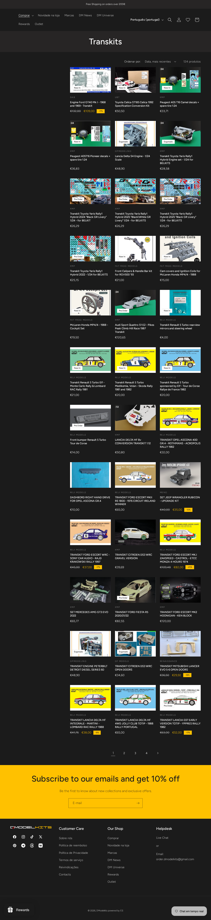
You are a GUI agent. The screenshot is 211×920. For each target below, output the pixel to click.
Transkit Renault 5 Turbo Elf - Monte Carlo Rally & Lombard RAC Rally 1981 (88, 386)
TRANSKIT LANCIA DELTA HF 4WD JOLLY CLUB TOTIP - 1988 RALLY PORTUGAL (134, 723)
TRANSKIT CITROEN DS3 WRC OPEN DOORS (133, 668)
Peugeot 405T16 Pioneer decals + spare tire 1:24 (90, 158)
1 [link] (113, 753)
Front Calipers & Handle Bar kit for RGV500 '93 (133, 272)
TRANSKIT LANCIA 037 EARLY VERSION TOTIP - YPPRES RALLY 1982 (180, 723)
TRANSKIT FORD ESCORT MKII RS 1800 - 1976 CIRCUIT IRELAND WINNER (135, 501)
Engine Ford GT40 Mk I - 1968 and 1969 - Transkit (88, 104)
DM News (114, 860)
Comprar (113, 838)
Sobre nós (65, 838)
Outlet (112, 881)
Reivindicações (69, 867)
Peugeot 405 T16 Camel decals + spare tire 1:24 (179, 104)
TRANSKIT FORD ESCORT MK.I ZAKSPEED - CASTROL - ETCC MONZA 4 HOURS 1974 (178, 558)
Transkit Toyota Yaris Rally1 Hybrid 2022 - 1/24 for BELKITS (89, 272)
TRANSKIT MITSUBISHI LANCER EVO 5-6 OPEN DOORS (179, 668)
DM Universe (116, 867)
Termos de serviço (71, 860)
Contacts (65, 874)
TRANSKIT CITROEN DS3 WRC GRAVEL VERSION (133, 556)
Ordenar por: (132, 61)
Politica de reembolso (73, 845)
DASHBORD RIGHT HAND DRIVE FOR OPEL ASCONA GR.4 (90, 499)
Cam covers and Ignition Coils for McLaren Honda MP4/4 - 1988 (180, 272)
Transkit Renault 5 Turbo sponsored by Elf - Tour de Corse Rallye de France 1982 (180, 386)
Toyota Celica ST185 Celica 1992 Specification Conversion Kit (134, 104)
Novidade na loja (118, 845)
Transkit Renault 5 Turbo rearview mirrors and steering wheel (180, 326)
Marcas (112, 853)
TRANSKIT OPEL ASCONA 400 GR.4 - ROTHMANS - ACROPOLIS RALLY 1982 (180, 443)
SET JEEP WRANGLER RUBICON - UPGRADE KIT (180, 499)
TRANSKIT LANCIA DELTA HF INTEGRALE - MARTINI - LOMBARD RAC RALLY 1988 (88, 723)
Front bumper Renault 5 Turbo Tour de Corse (88, 441)
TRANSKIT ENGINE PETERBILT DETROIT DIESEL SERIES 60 (88, 668)
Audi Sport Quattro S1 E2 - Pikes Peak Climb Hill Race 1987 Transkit (134, 328)
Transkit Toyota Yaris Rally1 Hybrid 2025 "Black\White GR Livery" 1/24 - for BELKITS (133, 217)
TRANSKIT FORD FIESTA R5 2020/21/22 (131, 614)
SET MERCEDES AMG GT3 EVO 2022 (89, 614)
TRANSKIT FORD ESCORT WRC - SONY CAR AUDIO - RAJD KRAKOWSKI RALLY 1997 (90, 558)
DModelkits (101, 910)
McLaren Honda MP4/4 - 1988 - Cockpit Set (89, 326)
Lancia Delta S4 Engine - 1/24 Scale (132, 158)
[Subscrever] (137, 803)
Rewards (113, 874)
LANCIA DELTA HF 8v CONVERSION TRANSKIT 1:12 (133, 441)
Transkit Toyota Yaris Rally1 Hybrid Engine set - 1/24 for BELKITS (176, 160)
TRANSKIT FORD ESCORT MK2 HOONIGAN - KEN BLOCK (178, 614)
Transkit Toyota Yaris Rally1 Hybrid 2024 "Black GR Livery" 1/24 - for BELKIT (88, 217)
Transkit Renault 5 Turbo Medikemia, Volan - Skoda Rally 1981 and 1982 (134, 386)
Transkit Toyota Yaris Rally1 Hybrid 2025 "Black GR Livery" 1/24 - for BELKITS (178, 217)
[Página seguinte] (157, 753)
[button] (25, 15)
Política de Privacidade (73, 853)
